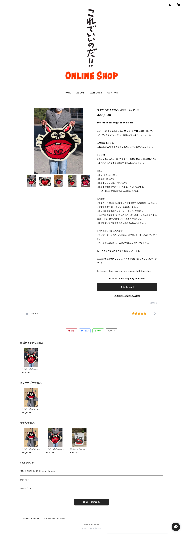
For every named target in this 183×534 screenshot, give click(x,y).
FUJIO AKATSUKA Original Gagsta (37, 471)
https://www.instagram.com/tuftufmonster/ (129, 271)
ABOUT (80, 92)
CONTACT (113, 92)
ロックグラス (25, 488)
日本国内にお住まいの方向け (127, 295)
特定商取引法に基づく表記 (54, 518)
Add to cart (127, 287)
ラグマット (24, 479)
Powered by (88, 529)
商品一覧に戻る (91, 502)
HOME (67, 92)
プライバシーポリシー (30, 518)
